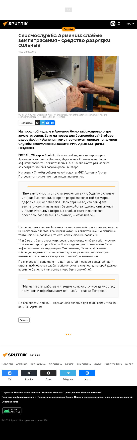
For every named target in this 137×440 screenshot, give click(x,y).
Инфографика (113, 364)
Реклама (57, 392)
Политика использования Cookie (55, 397)
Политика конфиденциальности (19, 397)
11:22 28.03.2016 (27, 51)
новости (7, 364)
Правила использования (27, 392)
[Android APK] (12, 411)
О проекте (7, 392)
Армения (24, 320)
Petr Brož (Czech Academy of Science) (50, 115)
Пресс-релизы (72, 392)
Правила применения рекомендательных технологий (103, 397)
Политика (55, 364)
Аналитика (84, 364)
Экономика (38, 364)
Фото (97, 364)
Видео (129, 364)
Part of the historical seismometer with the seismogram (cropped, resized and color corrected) (62, 116)
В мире (69, 364)
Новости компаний (91, 392)
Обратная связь (10, 401)
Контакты (47, 392)
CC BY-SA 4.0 (24, 115)
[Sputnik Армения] (16, 26)
